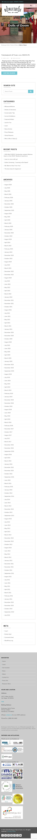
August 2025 (8, 213)
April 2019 (7, 387)
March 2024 (7, 245)
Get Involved (5, 667)
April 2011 (7, 589)
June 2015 (7, 480)
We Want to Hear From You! (12, 165)
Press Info (5, 680)
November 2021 (9, 303)
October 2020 (8, 339)
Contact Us (5, 677)
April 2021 (7, 322)
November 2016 (9, 448)
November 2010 (9, 605)
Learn (6, 125)
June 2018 (7, 412)
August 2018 (8, 409)
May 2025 (7, 216)
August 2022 (8, 278)
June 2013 (7, 525)
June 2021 (7, 316)
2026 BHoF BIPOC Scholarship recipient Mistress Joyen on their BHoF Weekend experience (18, 155)
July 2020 (7, 345)
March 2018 (7, 422)
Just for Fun (7, 122)
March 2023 (7, 268)
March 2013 (7, 535)
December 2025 (9, 204)
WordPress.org (8, 640)
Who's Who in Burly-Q (10, 138)
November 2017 (9, 429)
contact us (9, 715)
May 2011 (7, 586)
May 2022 (7, 287)
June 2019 (7, 380)
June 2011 (7, 583)
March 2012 (7, 557)
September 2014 (9, 496)
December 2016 (9, 445)
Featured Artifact (9, 119)
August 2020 (8, 342)
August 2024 (8, 239)
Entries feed (7, 634)
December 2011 (9, 563)
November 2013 (9, 509)
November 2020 (9, 335)
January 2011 (8, 599)
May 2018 (7, 416)
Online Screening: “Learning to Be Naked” (16, 162)
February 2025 (8, 226)
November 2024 (9, 233)
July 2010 (7, 615)
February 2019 (8, 393)
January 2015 (8, 490)
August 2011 (8, 576)
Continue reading (9, 73)
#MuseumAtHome (9, 106)
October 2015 (8, 473)
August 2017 (8, 435)
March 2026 (7, 194)
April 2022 (7, 290)
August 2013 (8, 518)
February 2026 (8, 197)
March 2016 (7, 461)
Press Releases (8, 132)
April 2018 (7, 419)
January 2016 (8, 464)
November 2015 (9, 470)
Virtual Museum (8, 135)
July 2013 (7, 522)
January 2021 (8, 329)
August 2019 (8, 374)
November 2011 (9, 567)
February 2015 (8, 486)
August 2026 (8, 184)
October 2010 (8, 608)
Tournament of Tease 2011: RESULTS (15, 55)
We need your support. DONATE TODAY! (12, 1)
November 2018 (9, 403)
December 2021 (9, 300)
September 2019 (9, 371)
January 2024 (8, 252)
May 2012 (7, 554)
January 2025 (8, 229)
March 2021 (7, 326)
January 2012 (8, 560)
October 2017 (8, 432)
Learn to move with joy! (11, 159)
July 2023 (7, 265)
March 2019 (7, 390)
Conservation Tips (9, 113)
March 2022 (7, 294)
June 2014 (7, 502)
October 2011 (8, 570)
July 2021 (7, 313)
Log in (6, 631)
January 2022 (8, 297)
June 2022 (7, 284)
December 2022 (9, 271)
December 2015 (9, 467)
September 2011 (9, 573)
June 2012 (7, 551)
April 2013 (7, 531)
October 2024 (8, 236)
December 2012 (9, 538)
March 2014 (7, 506)
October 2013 (8, 512)
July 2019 (7, 377)
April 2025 (7, 220)
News (3, 671)
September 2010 (9, 612)
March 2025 (7, 223)
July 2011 (7, 579)
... (0, 839)
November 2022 (9, 274)
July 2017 (7, 438)
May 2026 (7, 191)
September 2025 (9, 210)
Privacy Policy (12, 831)
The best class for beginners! (12, 169)
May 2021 (7, 319)
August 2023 (8, 261)
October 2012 (8, 544)
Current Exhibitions (9, 116)
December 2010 (9, 602)
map (2, 701)
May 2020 (7, 351)
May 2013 (7, 528)
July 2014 (7, 499)
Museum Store (6, 683)
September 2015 (9, 477)
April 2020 (7, 355)
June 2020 (7, 348)
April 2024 (7, 242)
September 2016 (9, 451)
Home (4, 661)
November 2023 (9, 255)
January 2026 (8, 200)
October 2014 (8, 493)
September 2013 (9, 515)
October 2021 (8, 306)
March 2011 (7, 592)
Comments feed (9, 637)
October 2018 (8, 406)
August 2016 (8, 454)
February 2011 (8, 596)
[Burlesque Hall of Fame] (13, 9)
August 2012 (8, 547)
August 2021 (8, 310)
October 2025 (8, 207)
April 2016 (7, 457)
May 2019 (7, 384)
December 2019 (9, 364)
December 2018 (9, 400)
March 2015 (7, 483)
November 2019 (9, 367)
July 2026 (7, 188)
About (4, 674)
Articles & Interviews (10, 109)
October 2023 (8, 258)
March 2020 (7, 358)
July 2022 (7, 281)
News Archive (16, 58)
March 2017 (7, 441)
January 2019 (8, 396)
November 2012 (9, 541)
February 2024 (8, 249)
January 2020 (8, 361)
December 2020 (9, 332)
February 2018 (8, 425)
